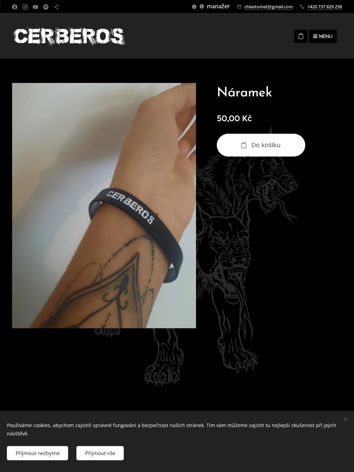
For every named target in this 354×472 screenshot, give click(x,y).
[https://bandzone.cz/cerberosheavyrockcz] (56, 7)
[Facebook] (14, 7)
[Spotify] (45, 7)
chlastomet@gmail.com (268, 6)
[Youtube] (35, 7)
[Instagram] (25, 7)
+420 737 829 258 (324, 6)
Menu (326, 36)
